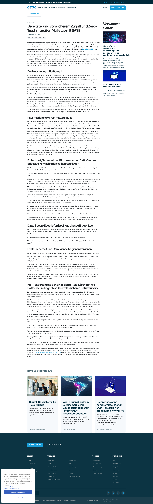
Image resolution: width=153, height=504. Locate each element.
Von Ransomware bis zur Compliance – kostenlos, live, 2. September (50, 2)
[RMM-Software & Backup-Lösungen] (31, 7)
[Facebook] (108, 493)
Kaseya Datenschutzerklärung (11, 488)
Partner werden (55, 445)
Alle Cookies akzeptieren (18, 492)
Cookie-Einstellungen (92, 500)
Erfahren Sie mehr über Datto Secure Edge (47, 352)
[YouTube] (123, 493)
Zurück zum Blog (34, 13)
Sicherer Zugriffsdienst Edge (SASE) (36, 37)
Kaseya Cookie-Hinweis (10, 487)
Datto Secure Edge (88, 49)
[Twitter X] (113, 493)
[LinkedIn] (118, 493)
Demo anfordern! (117, 7)
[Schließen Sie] (32, 472)
